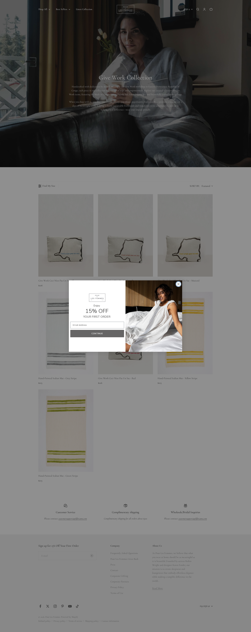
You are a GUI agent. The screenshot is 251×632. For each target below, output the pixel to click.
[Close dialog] (178, 284)
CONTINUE (97, 333)
